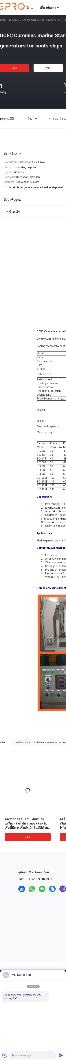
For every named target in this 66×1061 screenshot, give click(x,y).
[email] (21, 889)
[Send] (61, 1055)
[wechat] (42, 889)
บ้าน (2, 19)
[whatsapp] (32, 889)
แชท (15, 67)
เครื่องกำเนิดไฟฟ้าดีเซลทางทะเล (40, 19)
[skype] (52, 889)
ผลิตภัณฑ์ (13, 19)
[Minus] (61, 975)
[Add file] (4, 1055)
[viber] (62, 889)
